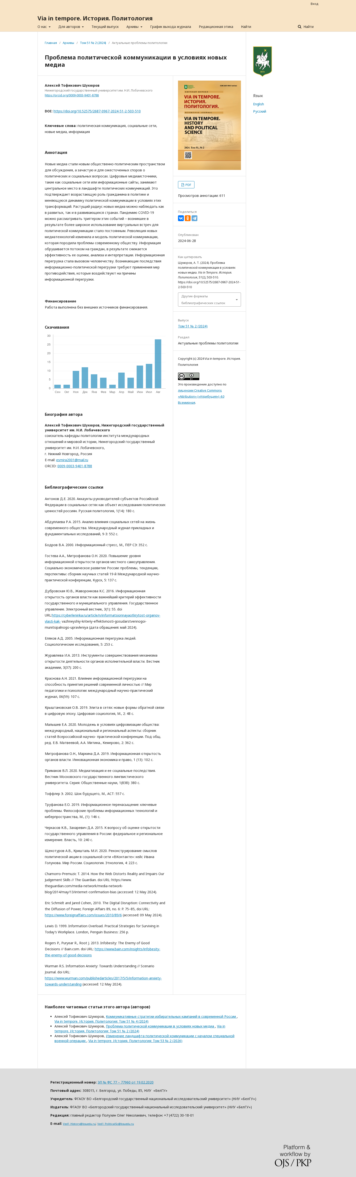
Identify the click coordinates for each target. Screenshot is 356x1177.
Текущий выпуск (105, 26)
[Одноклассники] (188, 218)
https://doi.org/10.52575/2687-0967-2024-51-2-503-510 (97, 111)
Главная (51, 43)
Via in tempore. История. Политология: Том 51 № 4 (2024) (101, 1021)
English (258, 104)
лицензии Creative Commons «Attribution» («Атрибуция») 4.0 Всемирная (201, 396)
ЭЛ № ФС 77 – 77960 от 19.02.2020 (126, 1082)
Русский (259, 111)
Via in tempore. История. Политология (95, 18)
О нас (43, 26)
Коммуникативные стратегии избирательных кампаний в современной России (171, 1016)
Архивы (132, 26)
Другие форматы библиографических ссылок (203, 299)
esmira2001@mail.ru (72, 460)
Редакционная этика (216, 26)
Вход (314, 3)
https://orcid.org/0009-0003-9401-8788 (72, 95)
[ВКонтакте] (181, 218)
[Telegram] (194, 218)
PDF (188, 185)
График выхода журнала (170, 26)
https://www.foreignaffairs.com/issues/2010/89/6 (83, 915)
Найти (246, 26)
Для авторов (69, 26)
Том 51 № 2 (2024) (93, 43)
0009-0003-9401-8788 (74, 466)
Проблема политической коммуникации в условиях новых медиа (160, 1026)
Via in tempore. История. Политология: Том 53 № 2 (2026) (135, 1040)
